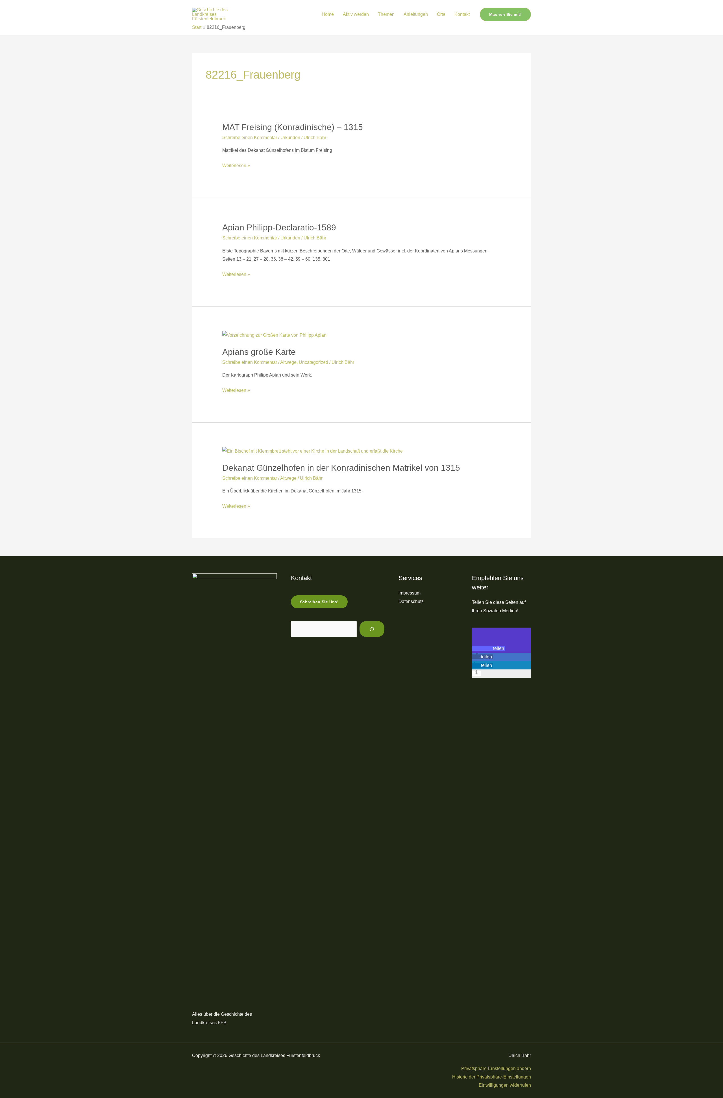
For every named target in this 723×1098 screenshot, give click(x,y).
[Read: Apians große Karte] (274, 334)
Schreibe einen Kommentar (249, 137)
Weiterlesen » (236, 166)
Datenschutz (411, 601)
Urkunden (290, 137)
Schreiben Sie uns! (319, 602)
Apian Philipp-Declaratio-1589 (279, 227)
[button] (309, 14)
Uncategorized (313, 362)
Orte (441, 14)
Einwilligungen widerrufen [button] (505, 1085)
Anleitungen (416, 14)
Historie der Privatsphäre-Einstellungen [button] (491, 1077)
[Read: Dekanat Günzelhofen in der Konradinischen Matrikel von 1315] (312, 451)
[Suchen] (372, 629)
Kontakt (462, 14)
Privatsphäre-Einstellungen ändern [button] (496, 1068)
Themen (386, 14)
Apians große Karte (259, 351)
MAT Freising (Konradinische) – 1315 (292, 127)
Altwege (288, 362)
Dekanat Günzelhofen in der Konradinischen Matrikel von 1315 (341, 467)
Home (328, 14)
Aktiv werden (356, 14)
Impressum (409, 593)
